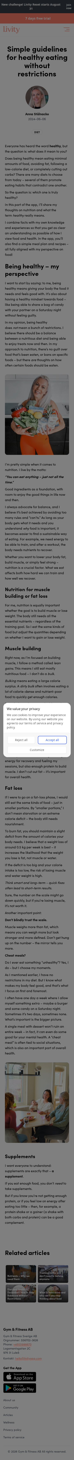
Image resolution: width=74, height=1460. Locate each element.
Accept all (52, 740)
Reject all (21, 740)
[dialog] (37, 730)
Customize (37, 750)
